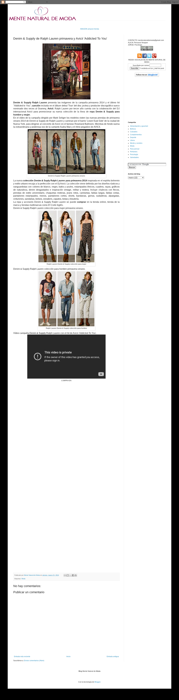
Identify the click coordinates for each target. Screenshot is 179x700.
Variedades (134, 157)
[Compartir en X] (70, 575)
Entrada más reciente (22, 656)
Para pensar (134, 149)
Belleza (133, 129)
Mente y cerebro (136, 143)
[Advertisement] (64, 24)
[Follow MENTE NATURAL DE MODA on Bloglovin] (147, 76)
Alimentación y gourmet (139, 126)
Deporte (133, 137)
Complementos (136, 135)
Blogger (97, 682)
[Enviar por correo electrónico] (65, 575)
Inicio (68, 656)
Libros (132, 140)
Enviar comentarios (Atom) (34, 661)
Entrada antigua (113, 656)
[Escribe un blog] (67, 575)
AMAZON (83, 29)
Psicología (134, 154)
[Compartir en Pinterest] (75, 575)
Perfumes (133, 152)
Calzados (133, 132)
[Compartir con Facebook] (73, 575)
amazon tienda (93, 29)
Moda (23, 578)
